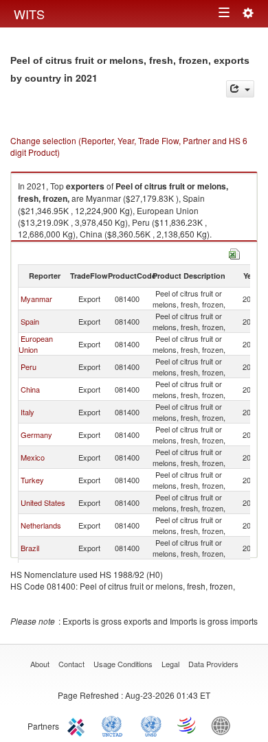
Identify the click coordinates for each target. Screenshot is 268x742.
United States (43, 502)
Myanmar (36, 298)
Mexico (33, 457)
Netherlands (41, 525)
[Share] (240, 88)
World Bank (224, 725)
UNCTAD (115, 725)
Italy (27, 411)
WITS (29, 14)
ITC (78, 725)
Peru (28, 366)
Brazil (30, 547)
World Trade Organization (187, 725)
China (30, 389)
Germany (36, 434)
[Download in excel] (234, 252)
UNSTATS (151, 725)
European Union (36, 344)
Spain (30, 321)
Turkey (32, 479)
